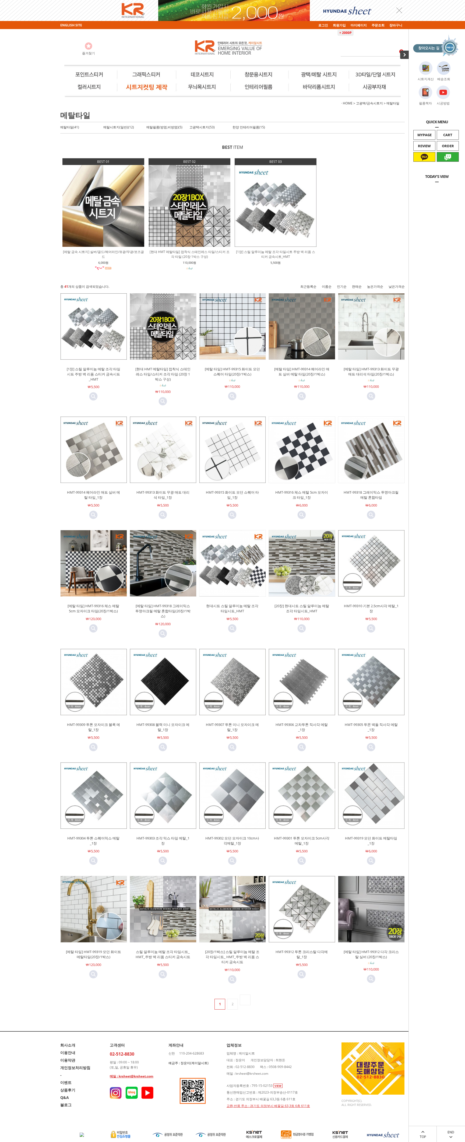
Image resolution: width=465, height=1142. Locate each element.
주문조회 (378, 25)
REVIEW (424, 145)
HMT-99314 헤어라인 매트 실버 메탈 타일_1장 (93, 495)
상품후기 (67, 1089)
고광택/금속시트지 (369, 103)
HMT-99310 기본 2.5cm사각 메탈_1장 (371, 608)
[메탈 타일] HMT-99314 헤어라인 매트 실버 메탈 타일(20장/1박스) (301, 372)
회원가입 (339, 25)
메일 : (114, 1076)
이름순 (327, 286)
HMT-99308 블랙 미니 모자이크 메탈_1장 (162, 727)
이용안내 (67, 1052)
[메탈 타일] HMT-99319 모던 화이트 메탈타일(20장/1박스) (93, 954)
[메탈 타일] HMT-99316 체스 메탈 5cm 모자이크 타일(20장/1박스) (93, 608)
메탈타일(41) (69, 127)
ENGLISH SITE (71, 25)
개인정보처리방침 (75, 1067)
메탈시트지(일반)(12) (118, 127)
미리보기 (93, 396)
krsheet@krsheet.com (136, 1076)
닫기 (399, 10)
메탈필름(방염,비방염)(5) (164, 127)
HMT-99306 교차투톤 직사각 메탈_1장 (302, 727)
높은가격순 (375, 286)
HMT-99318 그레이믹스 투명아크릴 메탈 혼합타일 (371, 495)
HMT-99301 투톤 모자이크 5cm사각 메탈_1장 (301, 841)
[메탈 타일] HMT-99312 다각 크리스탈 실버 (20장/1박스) (371, 954)
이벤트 (66, 1082)
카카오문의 (424, 166)
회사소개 (67, 1045)
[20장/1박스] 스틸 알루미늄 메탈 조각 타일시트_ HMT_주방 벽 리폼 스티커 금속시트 (232, 956)
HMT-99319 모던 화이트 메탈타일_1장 (371, 841)
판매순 (357, 286)
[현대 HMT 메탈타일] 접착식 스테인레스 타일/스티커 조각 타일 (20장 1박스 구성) (163, 374)
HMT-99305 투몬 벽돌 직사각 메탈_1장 (371, 727)
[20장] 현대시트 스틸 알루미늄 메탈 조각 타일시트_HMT (301, 608)
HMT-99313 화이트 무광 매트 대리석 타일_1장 (162, 495)
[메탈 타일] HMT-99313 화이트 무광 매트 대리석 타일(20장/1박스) (371, 372)
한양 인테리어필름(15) (248, 127)
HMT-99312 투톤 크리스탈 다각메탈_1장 (302, 954)
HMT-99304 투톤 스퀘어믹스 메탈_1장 (93, 841)
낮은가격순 (397, 286)
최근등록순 (308, 286)
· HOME (347, 103)
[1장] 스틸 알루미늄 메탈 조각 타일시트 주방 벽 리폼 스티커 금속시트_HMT (93, 374)
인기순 (342, 286)
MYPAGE (424, 134)
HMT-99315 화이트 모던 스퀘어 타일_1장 (232, 495)
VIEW (277, 1086)
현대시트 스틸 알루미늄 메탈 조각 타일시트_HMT (232, 608)
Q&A (64, 1097)
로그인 (323, 25)
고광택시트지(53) (202, 127)
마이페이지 (359, 25)
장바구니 (395, 25)
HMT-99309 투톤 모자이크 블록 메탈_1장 (93, 727)
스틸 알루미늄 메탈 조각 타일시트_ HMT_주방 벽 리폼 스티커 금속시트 (163, 954)
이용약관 (67, 1060)
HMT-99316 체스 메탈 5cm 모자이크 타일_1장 (301, 495)
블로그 (66, 1104)
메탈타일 (392, 103)
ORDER (448, 145)
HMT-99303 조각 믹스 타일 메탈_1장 (162, 841)
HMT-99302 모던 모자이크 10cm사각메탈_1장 (232, 841)
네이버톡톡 (448, 166)
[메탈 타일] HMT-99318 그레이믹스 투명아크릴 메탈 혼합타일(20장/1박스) (163, 611)
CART (447, 134)
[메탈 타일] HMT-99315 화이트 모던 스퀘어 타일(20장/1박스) (232, 372)
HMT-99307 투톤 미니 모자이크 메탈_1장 (232, 727)
